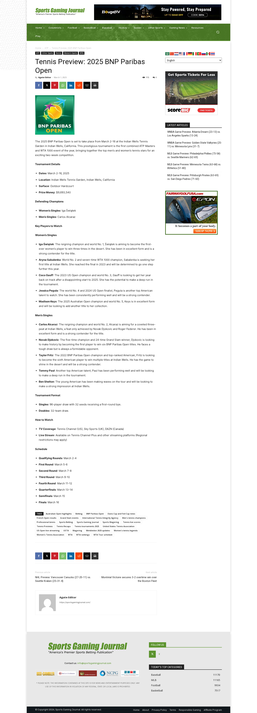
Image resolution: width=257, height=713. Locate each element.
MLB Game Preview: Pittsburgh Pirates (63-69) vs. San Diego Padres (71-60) (193, 177)
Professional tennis (46, 522)
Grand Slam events (69, 518)
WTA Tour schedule (103, 534)
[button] (218, 32)
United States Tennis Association (118, 526)
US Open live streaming (48, 530)
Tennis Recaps (63, 526)
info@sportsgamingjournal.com (94, 663)
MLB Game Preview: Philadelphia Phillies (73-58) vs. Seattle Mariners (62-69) (193, 155)
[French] (185, 53)
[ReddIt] (78, 85)
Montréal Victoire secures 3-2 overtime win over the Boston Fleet (129, 579)
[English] (181, 53)
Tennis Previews (45, 526)
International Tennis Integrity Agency (100, 518)
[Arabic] (167, 53)
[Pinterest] (54, 85)
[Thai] (213, 53)
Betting (79, 513)
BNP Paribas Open (95, 513)
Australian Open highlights (59, 513)
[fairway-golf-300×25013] (191, 233)
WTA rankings (83, 534)
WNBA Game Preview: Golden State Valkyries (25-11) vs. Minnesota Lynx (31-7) (194, 144)
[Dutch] (176, 53)
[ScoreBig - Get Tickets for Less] (191, 114)
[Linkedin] (70, 85)
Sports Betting (66, 522)
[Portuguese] (199, 53)
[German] (190, 53)
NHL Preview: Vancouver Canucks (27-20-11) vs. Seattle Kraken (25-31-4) (63, 579)
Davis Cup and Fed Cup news (121, 513)
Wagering (77, 530)
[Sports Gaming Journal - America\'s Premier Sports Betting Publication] (60, 12)
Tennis (58, 53)
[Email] (86, 85)
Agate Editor (44, 77)
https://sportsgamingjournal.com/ (74, 602)
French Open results (46, 518)
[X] (46, 85)
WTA (81, 53)
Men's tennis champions (134, 518)
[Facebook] (38, 85)
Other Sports (47, 53)
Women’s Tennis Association (50, 534)
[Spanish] (208, 53)
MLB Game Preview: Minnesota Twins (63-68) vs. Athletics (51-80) (194, 166)
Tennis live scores (131, 522)
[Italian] (194, 53)
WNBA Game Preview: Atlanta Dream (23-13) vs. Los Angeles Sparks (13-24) (193, 133)
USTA (66, 530)
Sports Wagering (111, 522)
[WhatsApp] (62, 85)
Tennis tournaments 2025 (86, 526)
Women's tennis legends (126, 530)
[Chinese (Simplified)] (172, 53)
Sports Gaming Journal (88, 522)
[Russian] (204, 53)
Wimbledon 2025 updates (98, 530)
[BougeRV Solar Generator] (158, 12)
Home (38, 48)
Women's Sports (70, 53)
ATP (46, 48)
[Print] (94, 85)
